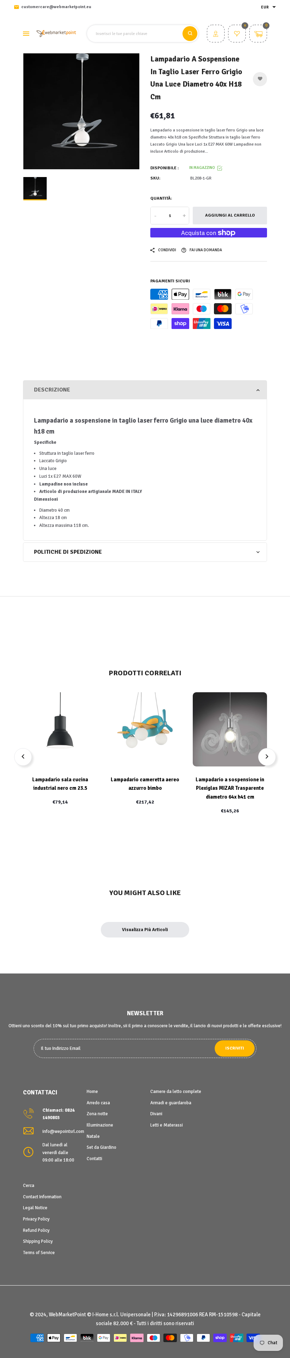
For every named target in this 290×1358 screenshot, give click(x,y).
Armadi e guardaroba (170, 1103)
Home (92, 1091)
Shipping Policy (38, 1241)
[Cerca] (189, 33)
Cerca (28, 1185)
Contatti (94, 1159)
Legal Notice (35, 1208)
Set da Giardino (101, 1147)
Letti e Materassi (166, 1125)
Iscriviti (234, 1048)
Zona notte (97, 1114)
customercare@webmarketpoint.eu (56, 7)
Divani (156, 1114)
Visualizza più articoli (145, 930)
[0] (237, 34)
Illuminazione (100, 1125)
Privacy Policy (36, 1219)
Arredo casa (98, 1103)
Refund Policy (36, 1230)
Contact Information (42, 1197)
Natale (93, 1136)
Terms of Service (39, 1253)
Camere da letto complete (175, 1091)
